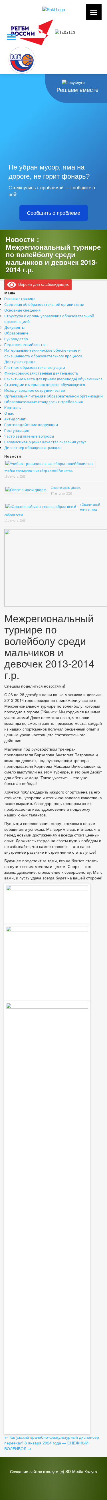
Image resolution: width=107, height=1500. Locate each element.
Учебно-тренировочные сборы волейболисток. (38, 470)
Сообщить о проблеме (53, 213)
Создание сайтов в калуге (34, 1471)
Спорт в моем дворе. (66, 487)
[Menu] (94, 12)
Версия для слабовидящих (42, 284)
